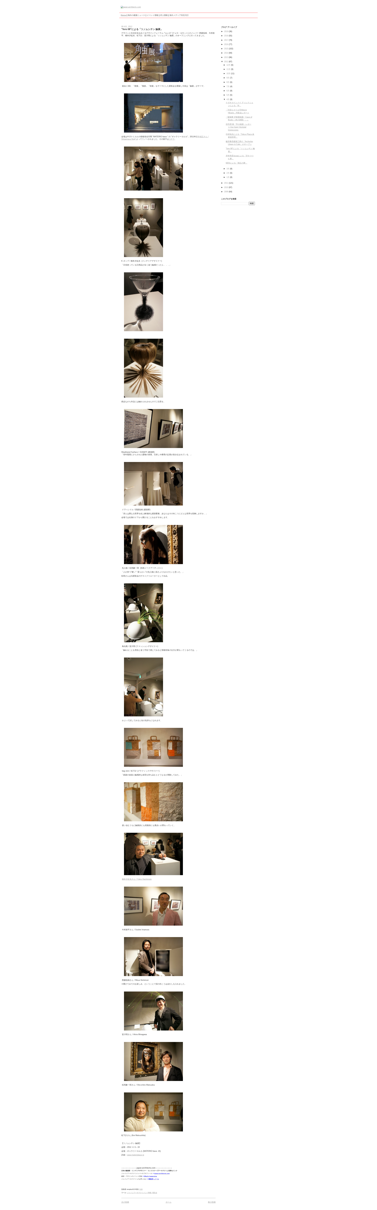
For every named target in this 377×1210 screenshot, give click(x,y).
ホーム (168, 1202)
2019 (226, 31)
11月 (228, 69)
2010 (226, 187)
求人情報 (164, 15)
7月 (228, 86)
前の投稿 (212, 1202)
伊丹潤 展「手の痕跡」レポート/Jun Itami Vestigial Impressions (238, 127)
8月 (228, 82)
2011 (226, 183)
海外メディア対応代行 (179, 15)
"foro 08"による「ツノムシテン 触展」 (142, 29)
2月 (228, 173)
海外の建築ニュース (136, 15)
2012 (226, 61)
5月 (228, 95)
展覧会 (154, 1193)
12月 (228, 65)
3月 (228, 169)
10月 (228, 73)
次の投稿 (125, 1202)
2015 (226, 49)
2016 (226, 44)
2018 (226, 36)
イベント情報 (152, 15)
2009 (226, 192)
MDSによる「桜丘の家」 (236, 163)
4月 (228, 99)
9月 (228, 78)
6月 (228, 91)
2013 (226, 57)
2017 (226, 40)
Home (123, 15)
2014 (226, 53)
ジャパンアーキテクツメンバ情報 (139, 1193)
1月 (228, 177)
